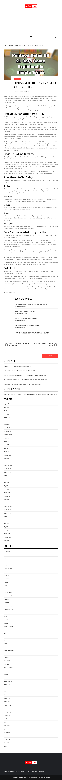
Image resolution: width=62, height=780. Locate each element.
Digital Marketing (8, 596)
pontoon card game (9, 103)
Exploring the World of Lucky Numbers (43, 345)
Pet (5, 708)
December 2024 (8, 462)
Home (5, 771)
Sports (5, 729)
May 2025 (6, 448)
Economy (6, 599)
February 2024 (7, 496)
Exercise (6, 613)
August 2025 (7, 438)
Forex (5, 637)
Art (4, 561)
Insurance (6, 657)
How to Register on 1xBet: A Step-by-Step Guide (19, 345)
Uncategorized (7, 739)
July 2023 (6, 520)
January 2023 (7, 540)
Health (5, 643)
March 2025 (7, 451)
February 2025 (7, 455)
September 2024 (8, 472)
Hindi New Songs (12, 771)
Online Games (17, 79)
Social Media (7, 725)
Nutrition (6, 695)
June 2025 (6, 445)
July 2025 (6, 441)
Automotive (7, 572)
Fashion (6, 616)
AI (4, 555)
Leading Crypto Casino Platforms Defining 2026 (27, 312)
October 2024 (7, 469)
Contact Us (41, 771)
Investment (7, 660)
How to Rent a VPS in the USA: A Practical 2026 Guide (17, 366)
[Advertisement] (31, 23)
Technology (7, 732)
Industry (6, 654)
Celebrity (6, 589)
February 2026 (7, 421)
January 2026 (7, 424)
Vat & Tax (6, 742)
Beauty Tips (7, 575)
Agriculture (7, 551)
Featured (6, 619)
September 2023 (8, 513)
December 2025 (8, 428)
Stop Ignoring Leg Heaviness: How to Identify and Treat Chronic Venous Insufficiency (25, 379)
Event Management (9, 609)
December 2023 (8, 503)
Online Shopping (8, 705)
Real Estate (7, 718)
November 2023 (8, 506)
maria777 (6, 394)
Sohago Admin (19, 91)
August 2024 (7, 475)
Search (6, 352)
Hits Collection (8, 647)
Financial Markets (8, 626)
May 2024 (6, 486)
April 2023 (6, 530)
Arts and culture (8, 568)
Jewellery (6, 664)
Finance (6, 623)
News (5, 691)
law (5, 671)
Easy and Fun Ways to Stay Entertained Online (27, 319)
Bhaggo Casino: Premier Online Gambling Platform (28, 326)
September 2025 (8, 434)
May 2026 (6, 410)
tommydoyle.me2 (19, 335)
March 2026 (7, 417)
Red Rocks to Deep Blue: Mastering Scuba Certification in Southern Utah (22, 384)
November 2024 (8, 465)
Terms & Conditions (32, 771)
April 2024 (6, 489)
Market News (7, 684)
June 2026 (6, 407)
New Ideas (6, 688)
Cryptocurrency (8, 592)
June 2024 (6, 482)
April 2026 (6, 414)
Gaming (6, 640)
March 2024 (7, 492)
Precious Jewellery (8, 715)
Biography (6, 578)
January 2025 (7, 458)
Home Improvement (9, 650)
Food (5, 633)
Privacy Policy (22, 771)
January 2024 (7, 499)
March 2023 (7, 533)
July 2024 (6, 479)
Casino (5, 585)
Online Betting (8, 698)
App (5, 558)
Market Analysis (8, 681)
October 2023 (7, 510)
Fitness (6, 630)
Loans (5, 678)
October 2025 (7, 431)
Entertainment (8, 606)
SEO (5, 722)
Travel (5, 736)
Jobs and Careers (8, 667)
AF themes (47, 777)
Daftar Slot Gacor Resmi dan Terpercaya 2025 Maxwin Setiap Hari (32, 333)
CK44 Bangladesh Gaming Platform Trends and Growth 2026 (31, 304)
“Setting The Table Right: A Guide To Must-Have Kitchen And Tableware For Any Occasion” (34, 394)
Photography (7, 712)
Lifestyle (6, 674)
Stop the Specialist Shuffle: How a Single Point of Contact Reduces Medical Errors (25, 375)
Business (6, 582)
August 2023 (7, 516)
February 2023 (7, 537)
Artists (5, 565)
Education (6, 602)
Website (6, 746)
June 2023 (6, 523)
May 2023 (6, 527)
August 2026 (7, 404)
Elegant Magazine (38, 777)
